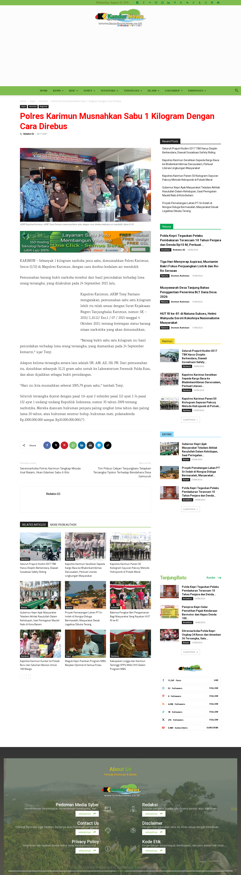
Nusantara (108, 90)
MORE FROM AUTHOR (63, 524)
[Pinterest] (175, 2)
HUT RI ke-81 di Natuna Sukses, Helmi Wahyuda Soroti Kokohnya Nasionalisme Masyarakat (190, 318)
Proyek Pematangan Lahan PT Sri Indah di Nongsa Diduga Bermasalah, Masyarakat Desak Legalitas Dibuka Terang (190, 207)
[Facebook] (143, 2)
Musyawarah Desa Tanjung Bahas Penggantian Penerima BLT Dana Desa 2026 (188, 292)
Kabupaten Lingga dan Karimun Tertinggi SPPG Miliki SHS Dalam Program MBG (127, 665)
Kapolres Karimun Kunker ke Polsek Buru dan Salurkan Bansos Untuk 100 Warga (40, 665)
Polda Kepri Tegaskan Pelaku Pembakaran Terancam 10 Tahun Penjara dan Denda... (200, 492)
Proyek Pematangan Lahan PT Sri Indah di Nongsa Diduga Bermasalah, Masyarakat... (201, 471)
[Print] (90, 445)
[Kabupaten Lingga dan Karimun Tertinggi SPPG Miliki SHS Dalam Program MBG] (130, 644)
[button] (236, 91)
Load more (189, 419)
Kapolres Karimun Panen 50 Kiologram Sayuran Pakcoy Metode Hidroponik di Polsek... (201, 402)
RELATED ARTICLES (34, 524)
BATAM (166, 434)
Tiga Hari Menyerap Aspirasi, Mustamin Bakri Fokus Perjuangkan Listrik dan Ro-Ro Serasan (189, 266)
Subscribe (212, 727)
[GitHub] (156, 2)
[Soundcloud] (187, 2)
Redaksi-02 (28, 133)
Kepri (57, 90)
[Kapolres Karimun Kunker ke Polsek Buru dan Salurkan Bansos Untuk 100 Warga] (40, 644)
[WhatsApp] (73, 445)
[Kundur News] (120, 18)
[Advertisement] (120, 58)
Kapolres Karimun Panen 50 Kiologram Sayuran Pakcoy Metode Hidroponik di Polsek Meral (129, 567)
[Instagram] (162, 2)
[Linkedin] (168, 2)
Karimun (43, 101)
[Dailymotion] (137, 2)
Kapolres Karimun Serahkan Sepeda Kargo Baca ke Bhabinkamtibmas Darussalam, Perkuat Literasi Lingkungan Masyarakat (190, 164)
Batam (24, 607)
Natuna (166, 226)
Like (216, 680)
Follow (213, 688)
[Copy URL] (107, 445)
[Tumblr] (199, 2)
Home (44, 90)
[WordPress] (212, 2)
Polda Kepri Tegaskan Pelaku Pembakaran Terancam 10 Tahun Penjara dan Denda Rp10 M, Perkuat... (190, 240)
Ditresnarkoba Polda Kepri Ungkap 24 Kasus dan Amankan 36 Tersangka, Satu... (201, 634)
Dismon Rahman (180, 275)
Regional (43, 106)
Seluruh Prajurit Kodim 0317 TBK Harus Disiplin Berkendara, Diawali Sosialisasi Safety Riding (39, 567)
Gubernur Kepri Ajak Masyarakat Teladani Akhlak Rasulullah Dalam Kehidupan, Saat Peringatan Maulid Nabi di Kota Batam (191, 191)
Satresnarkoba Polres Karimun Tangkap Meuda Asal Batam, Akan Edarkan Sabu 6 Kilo (50, 470)
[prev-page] (22, 676)
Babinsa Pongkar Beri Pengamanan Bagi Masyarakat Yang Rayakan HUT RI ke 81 (130, 616)
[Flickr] (150, 2)
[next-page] (28, 676)
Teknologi (131, 90)
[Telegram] (99, 445)
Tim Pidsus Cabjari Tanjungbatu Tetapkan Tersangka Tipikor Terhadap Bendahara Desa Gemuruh (122, 472)
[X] (206, 2)
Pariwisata (195, 90)
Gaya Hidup (172, 90)
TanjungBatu (173, 577)
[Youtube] (218, 2)
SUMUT (88, 90)
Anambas (165, 249)
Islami (152, 90)
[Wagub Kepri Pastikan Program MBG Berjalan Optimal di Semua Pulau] (85, 644)
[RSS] (181, 2)
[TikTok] (193, 2)
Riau (72, 90)
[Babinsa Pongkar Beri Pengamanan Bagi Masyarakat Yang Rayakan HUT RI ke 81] (130, 595)
